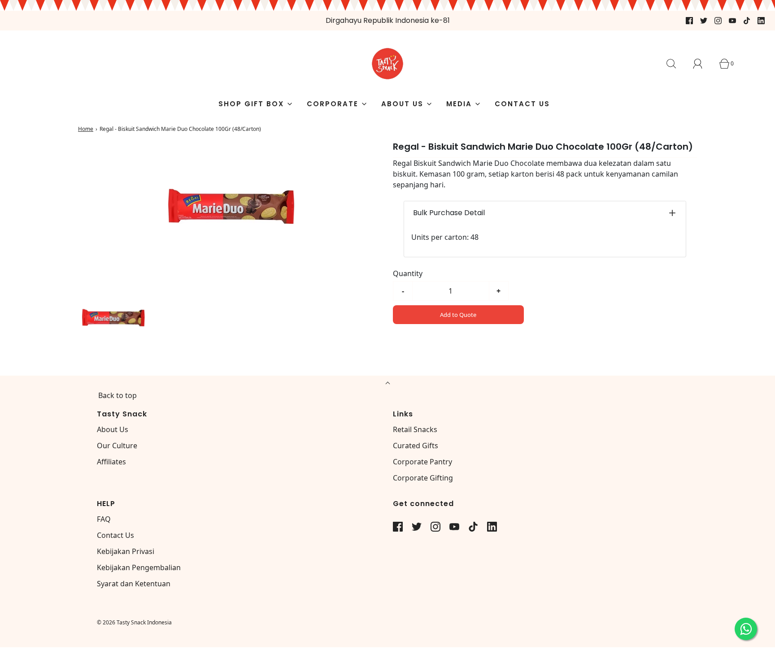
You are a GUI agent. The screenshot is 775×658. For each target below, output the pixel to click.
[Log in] (703, 64)
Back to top (117, 395)
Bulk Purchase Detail (449, 213)
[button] (113, 318)
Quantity (407, 273)
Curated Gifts (415, 445)
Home (85, 129)
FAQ (104, 519)
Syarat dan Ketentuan (133, 584)
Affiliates (111, 462)
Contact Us (115, 535)
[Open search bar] (676, 64)
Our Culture (117, 445)
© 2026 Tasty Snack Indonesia (134, 622)
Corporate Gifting (423, 478)
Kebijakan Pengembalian (139, 567)
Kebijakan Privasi (125, 551)
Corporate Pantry (422, 462)
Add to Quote (458, 315)
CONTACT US (522, 103)
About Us (112, 429)
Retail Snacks (415, 429)
